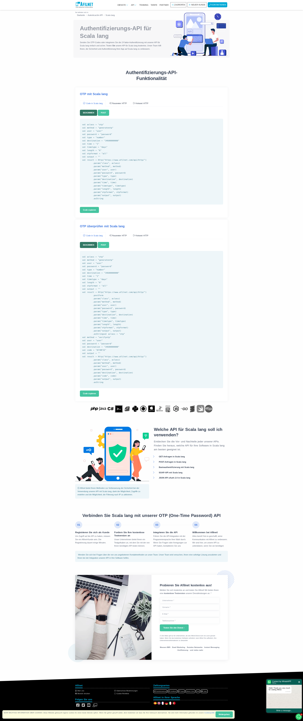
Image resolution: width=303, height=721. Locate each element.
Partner (164, 5)
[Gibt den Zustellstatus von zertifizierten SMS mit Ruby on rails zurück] (127, 409)
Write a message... (284, 711)
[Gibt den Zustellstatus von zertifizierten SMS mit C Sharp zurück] (110, 409)
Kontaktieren (218, 5)
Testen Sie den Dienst (173, 628)
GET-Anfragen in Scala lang (172, 456)
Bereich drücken (83, 693)
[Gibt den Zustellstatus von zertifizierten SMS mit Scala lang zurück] (192, 409)
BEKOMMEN (88, 113)
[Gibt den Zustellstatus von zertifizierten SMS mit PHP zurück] (94, 409)
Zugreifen (179, 5)
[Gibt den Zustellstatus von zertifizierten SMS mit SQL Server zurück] (159, 409)
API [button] (133, 5)
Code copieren (89, 210)
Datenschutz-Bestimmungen (127, 691)
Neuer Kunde (198, 5)
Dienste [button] (122, 5)
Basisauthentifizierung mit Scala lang (176, 467)
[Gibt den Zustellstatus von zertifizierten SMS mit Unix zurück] (119, 409)
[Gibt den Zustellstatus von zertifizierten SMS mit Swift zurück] (200, 409)
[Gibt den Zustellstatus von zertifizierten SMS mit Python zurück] (135, 409)
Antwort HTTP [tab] (142, 103)
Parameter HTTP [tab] (119, 103)
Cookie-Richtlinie (122, 693)
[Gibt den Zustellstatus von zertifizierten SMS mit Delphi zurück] (208, 409)
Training (143, 5)
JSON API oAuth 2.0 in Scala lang (174, 478)
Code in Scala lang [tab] (94, 103)
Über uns (80, 691)
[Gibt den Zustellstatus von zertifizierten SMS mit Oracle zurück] (168, 409)
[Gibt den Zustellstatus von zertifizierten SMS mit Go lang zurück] (184, 409)
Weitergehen (224, 714)
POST (103, 113)
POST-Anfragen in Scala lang (172, 462)
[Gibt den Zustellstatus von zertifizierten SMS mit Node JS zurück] (176, 409)
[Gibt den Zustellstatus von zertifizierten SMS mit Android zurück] (143, 409)
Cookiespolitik (209, 713)
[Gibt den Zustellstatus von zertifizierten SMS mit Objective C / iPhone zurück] (151, 409)
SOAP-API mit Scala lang (170, 472)
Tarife (154, 5)
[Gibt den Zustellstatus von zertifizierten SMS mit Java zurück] (102, 409)
